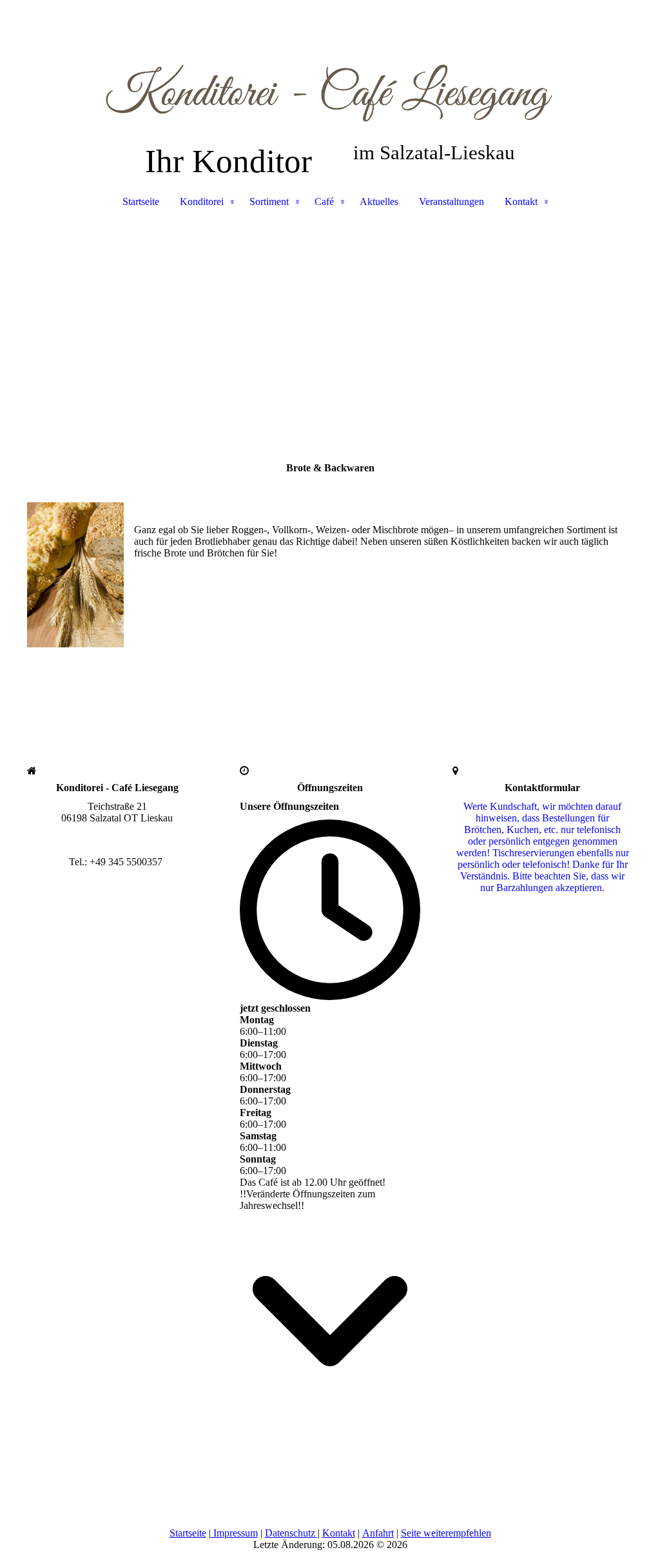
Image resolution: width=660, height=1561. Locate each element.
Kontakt (521, 201)
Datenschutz (291, 1532)
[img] (330, 64)
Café (324, 201)
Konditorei (202, 201)
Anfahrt (378, 1532)
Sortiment (269, 201)
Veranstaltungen (451, 201)
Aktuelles (379, 201)
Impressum (234, 1532)
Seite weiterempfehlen (446, 1532)
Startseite (140, 201)
